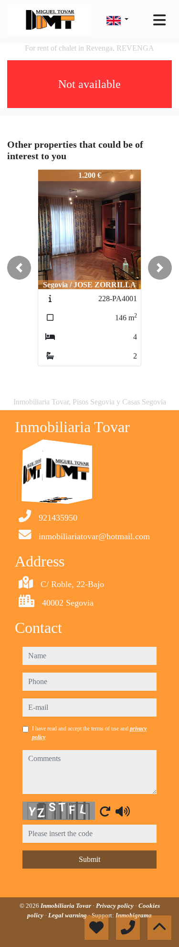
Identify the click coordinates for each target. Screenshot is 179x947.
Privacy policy (115, 905)
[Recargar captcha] (105, 811)
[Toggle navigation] (159, 20)
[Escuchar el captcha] (122, 811)
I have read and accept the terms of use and (89, 732)
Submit (89, 859)
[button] (19, 268)
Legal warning (68, 915)
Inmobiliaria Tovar (67, 905)
